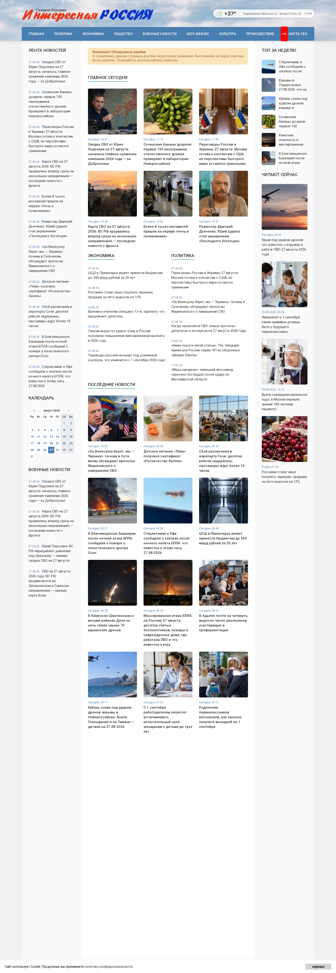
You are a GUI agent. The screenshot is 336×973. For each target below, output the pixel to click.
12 (44, 436)
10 (32, 436)
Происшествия (260, 34)
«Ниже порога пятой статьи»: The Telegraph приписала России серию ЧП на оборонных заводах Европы (205, 348)
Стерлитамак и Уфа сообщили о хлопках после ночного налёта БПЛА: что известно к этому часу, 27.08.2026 (50, 376)
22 (64, 443)
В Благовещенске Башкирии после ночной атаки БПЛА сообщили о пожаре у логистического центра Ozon (49, 346)
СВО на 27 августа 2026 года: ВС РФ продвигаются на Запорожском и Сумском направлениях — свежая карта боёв (49, 583)
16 (70, 436)
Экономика (93, 34)
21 (57, 443)
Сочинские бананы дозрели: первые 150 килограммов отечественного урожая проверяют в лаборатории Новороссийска (50, 104)
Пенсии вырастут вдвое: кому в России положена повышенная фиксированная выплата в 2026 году (126, 334)
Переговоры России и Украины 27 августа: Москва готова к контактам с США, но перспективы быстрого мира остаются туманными (51, 139)
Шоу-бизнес (198, 34)
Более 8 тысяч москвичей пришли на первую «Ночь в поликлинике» (47, 203)
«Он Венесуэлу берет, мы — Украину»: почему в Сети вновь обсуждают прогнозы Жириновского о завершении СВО (47, 259)
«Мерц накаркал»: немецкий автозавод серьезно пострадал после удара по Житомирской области (202, 372)
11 (38, 436)
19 (44, 443)
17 (32, 443)
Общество (123, 34)
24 (32, 450)
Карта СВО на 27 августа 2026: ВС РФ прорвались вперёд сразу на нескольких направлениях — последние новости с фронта (51, 174)
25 (38, 450)
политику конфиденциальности (109, 966)
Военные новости (160, 34)
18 (38, 443)
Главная (36, 34)
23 (70, 443)
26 (44, 450)
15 (64, 436)
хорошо (318, 966)
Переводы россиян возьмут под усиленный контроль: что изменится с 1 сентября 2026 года (126, 355)
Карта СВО (298, 34)
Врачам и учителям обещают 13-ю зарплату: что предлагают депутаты (126, 312)
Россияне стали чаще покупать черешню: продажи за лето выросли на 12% (121, 292)
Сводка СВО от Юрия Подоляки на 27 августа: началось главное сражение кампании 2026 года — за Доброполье (49, 71)
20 (51, 443)
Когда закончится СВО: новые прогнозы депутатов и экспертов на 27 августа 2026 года (208, 326)
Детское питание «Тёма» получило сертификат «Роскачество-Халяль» (50, 288)
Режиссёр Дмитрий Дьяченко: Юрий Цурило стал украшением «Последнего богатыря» (50, 229)
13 (51, 436)
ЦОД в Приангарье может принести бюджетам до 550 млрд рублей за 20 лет (125, 273)
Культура (227, 34)
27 (51, 450)
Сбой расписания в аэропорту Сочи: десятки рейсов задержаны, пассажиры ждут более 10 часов (50, 316)
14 (57, 436)
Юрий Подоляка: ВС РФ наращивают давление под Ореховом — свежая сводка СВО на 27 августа (51, 553)
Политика (63, 34)
